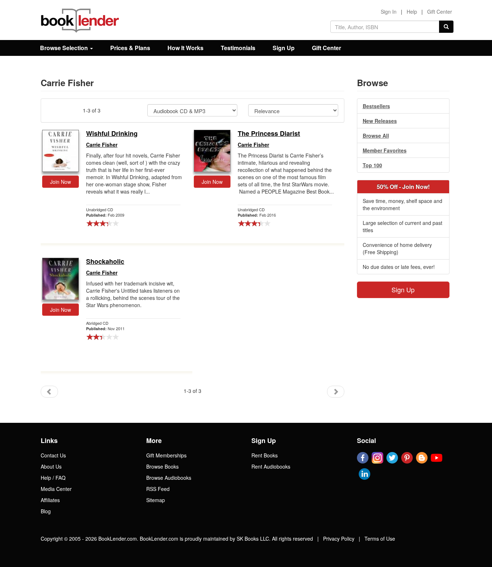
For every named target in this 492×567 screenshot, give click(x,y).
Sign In (389, 11)
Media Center (56, 488)
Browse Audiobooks (168, 477)
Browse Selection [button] (64, 48)
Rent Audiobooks (270, 466)
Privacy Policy (338, 538)
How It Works (185, 48)
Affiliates (50, 500)
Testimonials (238, 48)
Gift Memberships (166, 455)
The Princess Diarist (269, 133)
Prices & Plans (130, 48)
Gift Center (439, 11)
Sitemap (155, 500)
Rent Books (264, 455)
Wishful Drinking (112, 133)
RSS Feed (158, 488)
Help (412, 11)
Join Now (60, 181)
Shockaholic (105, 261)
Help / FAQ (53, 477)
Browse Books (162, 466)
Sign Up (284, 48)
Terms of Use (379, 538)
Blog (46, 511)
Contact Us (53, 455)
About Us (51, 466)
